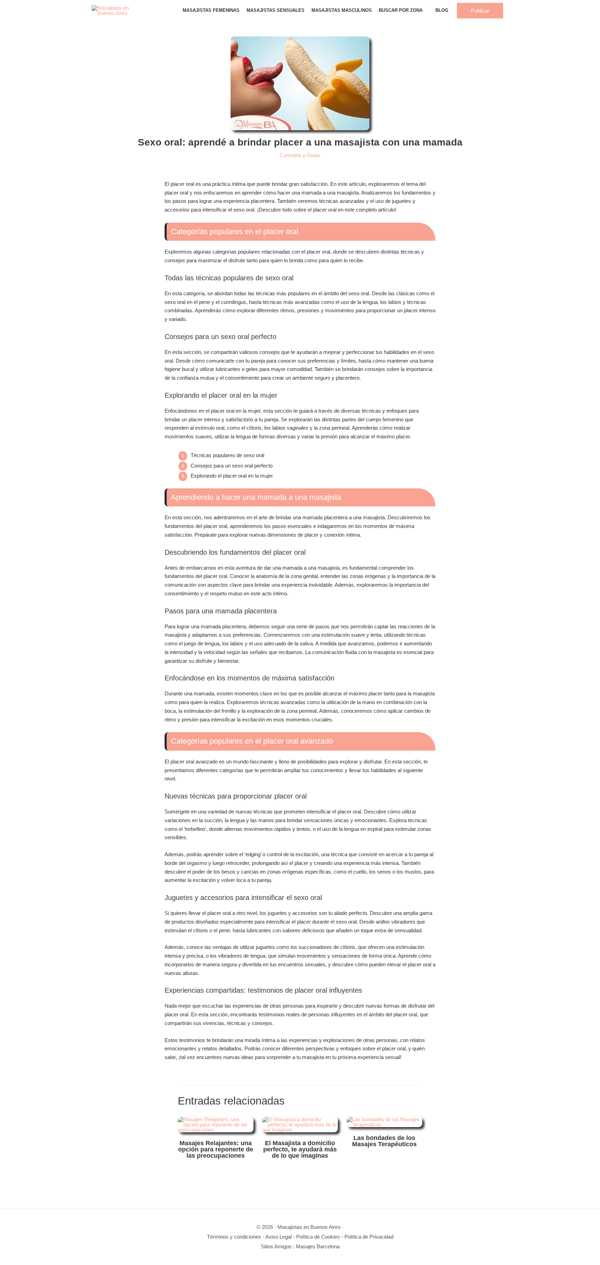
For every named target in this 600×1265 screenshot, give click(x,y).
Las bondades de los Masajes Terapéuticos (384, 1141)
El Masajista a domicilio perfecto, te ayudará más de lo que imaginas (300, 1149)
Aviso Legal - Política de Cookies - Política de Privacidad (329, 1237)
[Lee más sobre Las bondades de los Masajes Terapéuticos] (384, 1123)
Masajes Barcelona (318, 1246)
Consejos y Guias (300, 155)
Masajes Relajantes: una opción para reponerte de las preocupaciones (215, 1149)
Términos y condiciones (234, 1237)
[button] (480, 10)
